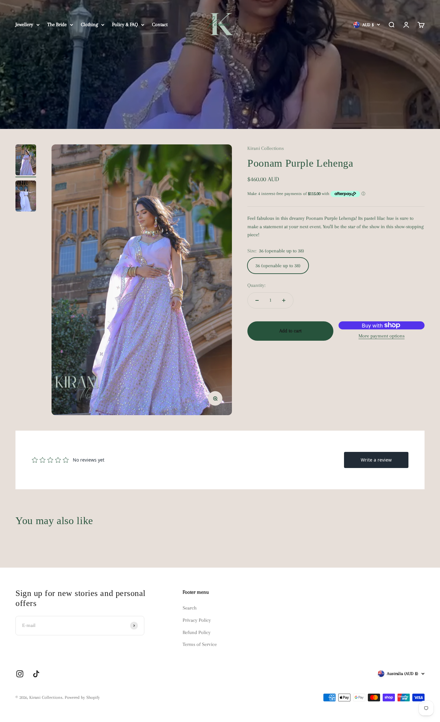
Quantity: (256, 285)
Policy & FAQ (125, 24)
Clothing (89, 24)
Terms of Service (200, 644)
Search (189, 608)
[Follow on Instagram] (19, 673)
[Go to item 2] (25, 196)
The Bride (57, 24)
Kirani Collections (265, 148)
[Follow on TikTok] (36, 673)
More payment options (382, 336)
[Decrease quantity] (257, 300)
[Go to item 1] (25, 160)
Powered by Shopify (82, 697)
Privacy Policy (197, 620)
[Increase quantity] (283, 300)
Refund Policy (197, 632)
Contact (159, 24)
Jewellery (24, 24)
